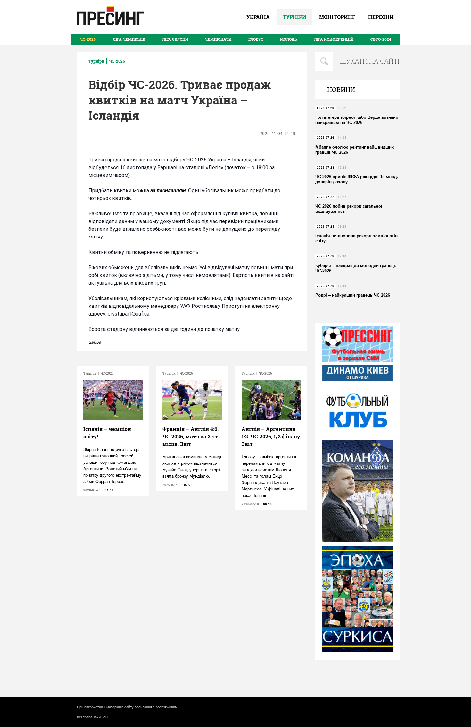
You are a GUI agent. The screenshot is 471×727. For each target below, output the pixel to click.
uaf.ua (94, 342)
